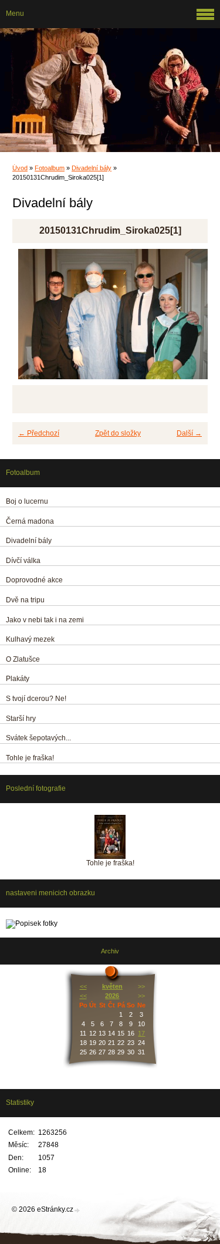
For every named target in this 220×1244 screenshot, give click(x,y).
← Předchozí (38, 433)
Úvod (20, 167)
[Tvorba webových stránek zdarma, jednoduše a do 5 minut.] (77, 1210)
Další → (189, 433)
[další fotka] (188, 319)
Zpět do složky (118, 433)
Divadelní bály (91, 167)
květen (112, 986)
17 (141, 1033)
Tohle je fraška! (110, 863)
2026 (112, 995)
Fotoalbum (50, 167)
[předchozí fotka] (31, 319)
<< (83, 986)
